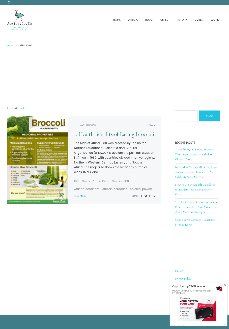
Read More (80, 196)
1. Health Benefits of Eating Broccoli (114, 134)
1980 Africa (82, 181)
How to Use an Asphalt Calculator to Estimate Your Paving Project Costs (195, 189)
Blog (149, 19)
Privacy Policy (183, 278)
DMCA (179, 270)
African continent (86, 189)
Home (117, 19)
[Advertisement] (114, 74)
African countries (114, 189)
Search (209, 115)
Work (215, 19)
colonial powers (141, 189)
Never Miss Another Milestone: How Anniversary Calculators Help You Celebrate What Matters (196, 172)
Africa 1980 (100, 181)
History (181, 19)
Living (199, 19)
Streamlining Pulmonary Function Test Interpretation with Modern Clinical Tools (194, 154)
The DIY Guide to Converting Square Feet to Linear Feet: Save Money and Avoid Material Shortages (196, 207)
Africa (133, 19)
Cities (164, 19)
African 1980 (120, 181)
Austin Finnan (88, 124)
